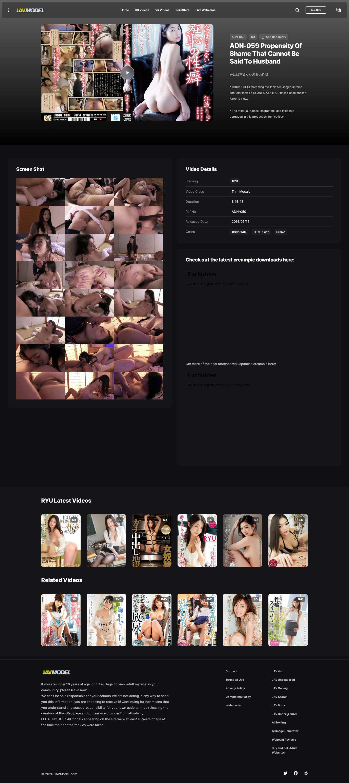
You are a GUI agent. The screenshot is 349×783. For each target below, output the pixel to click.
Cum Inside (261, 232)
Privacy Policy (235, 688)
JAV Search (280, 696)
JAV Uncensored (283, 679)
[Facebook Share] (296, 773)
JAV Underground (284, 714)
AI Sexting (279, 722)
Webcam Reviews (284, 739)
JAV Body (278, 705)
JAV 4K (277, 671)
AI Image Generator (285, 731)
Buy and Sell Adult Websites (284, 750)
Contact (231, 671)
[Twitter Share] (286, 773)
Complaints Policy (238, 696)
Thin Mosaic (240, 191)
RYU (235, 181)
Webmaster (234, 705)
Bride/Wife (239, 232)
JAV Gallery (280, 688)
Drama (280, 232)
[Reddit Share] (306, 773)
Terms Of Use (235, 679)
